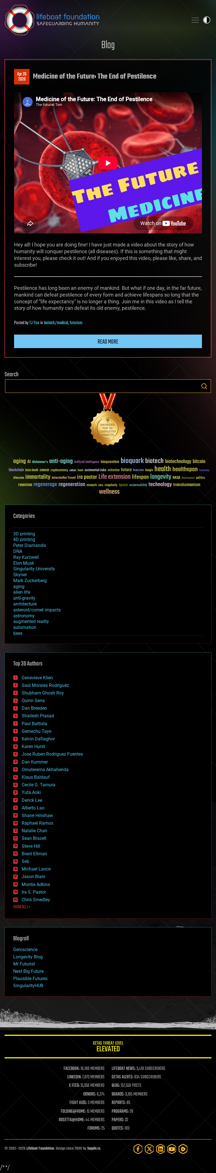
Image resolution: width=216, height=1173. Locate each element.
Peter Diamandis (29, 545)
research (92, 485)
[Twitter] (149, 1149)
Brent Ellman (34, 853)
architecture (25, 604)
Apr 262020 (21, 77)
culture (72, 470)
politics (200, 478)
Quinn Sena (33, 700)
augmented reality (31, 621)
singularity (111, 485)
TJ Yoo (34, 323)
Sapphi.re (93, 1148)
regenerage (45, 485)
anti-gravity (24, 598)
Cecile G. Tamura (38, 784)
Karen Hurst (33, 746)
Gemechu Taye (36, 731)
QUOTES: (118, 1128)
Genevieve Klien (37, 677)
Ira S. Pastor (34, 892)
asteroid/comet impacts (37, 610)
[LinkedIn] (160, 1149)
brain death (31, 470)
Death (80, 470)
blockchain (16, 470)
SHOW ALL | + (21, 907)
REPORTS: (119, 1103)
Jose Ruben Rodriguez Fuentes (52, 754)
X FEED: (74, 1085)
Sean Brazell (34, 838)
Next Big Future (28, 971)
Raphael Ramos (37, 823)
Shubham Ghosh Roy (43, 693)
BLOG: (116, 1085)
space (123, 484)
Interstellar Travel (64, 478)
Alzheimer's (40, 462)
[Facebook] (138, 1149)
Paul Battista (34, 723)
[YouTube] (171, 1149)
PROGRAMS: (120, 1111)
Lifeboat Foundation (40, 1148)
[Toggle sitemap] (195, 20)
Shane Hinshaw (37, 815)
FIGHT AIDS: (78, 1103)
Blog (108, 45)
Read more (108, 342)
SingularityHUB (28, 985)
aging (19, 461)
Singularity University (34, 568)
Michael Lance (36, 869)
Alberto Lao (33, 808)
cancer (44, 470)
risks (100, 485)
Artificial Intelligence (86, 462)
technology (160, 485)
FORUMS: (93, 1128)
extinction (114, 470)
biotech (154, 461)
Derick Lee (32, 800)
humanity (204, 470)
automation (24, 627)
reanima (25, 485)
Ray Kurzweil (26, 557)
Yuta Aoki (31, 792)
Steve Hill (31, 846)
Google (149, 470)
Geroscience (25, 949)
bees (17, 633)
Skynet (20, 574)
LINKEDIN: (74, 1077)
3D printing (24, 534)
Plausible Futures (30, 978)
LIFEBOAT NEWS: (124, 1068)
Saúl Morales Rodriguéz (45, 685)
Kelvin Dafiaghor (38, 739)
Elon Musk (23, 563)
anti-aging (61, 461)
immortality (37, 477)
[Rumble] (183, 1149)
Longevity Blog (28, 957)
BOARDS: (118, 1094)
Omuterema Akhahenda (45, 769)
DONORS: (89, 1094)
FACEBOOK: (72, 1068)
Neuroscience (188, 478)
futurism (76, 323)
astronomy (24, 615)
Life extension (114, 477)
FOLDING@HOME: (73, 1111)
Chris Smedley (36, 899)
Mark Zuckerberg (30, 580)
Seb (25, 861)
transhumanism (186, 485)
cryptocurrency (59, 470)
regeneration (71, 484)
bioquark (132, 461)
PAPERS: (118, 1120)
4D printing (24, 539)
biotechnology (178, 462)
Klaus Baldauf (36, 777)
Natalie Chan (34, 830)
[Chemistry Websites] (108, 420)
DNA (17, 551)
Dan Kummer (35, 762)
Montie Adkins (36, 884)
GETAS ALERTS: (122, 1077)
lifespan (140, 477)
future (126, 470)
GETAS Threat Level (108, 1047)
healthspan (185, 469)
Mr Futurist (24, 964)
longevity (160, 477)
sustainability (138, 486)
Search (204, 386)
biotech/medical (56, 323)
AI (29, 462)
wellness (109, 492)
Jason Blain (33, 876)
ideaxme (18, 478)
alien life (21, 592)
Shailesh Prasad (38, 715)
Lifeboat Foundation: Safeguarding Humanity (93, 20)
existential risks (95, 470)
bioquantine (110, 461)
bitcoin (199, 462)
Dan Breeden (34, 708)
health (162, 469)
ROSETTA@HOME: (72, 1120)
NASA (176, 478)
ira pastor (87, 477)
